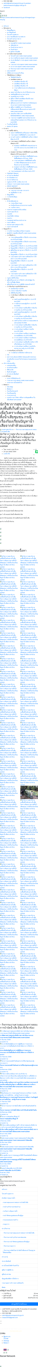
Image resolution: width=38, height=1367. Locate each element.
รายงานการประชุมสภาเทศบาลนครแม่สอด (24, 64)
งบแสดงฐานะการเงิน (17, 96)
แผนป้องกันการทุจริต (17, 288)
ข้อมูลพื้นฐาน (11, 30)
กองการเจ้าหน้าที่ (12, 227)
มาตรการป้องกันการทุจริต (19, 291)
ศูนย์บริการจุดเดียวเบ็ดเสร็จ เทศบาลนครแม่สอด (21, 233)
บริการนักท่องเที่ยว (9, 363)
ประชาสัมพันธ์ (6, 1261)
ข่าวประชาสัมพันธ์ (13, 175)
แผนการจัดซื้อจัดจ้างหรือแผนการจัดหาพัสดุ (24, 133)
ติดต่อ (3, 1287)
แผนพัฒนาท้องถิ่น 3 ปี (21, 86)
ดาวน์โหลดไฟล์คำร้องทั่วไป (10, 1265)
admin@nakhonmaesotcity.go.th (13, 1315)
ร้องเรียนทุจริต (11, 393)
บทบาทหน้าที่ (11, 71)
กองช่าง (9, 218)
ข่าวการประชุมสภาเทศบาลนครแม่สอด (23, 66)
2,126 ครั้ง (7, 454)
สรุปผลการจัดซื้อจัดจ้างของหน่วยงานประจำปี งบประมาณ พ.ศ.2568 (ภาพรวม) (25, 148)
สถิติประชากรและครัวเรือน (15, 73)
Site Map (10, 387)
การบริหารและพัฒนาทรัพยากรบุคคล (18, 231)
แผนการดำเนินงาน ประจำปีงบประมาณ (23, 92)
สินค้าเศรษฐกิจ (11, 372)
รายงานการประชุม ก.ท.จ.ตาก (20, 190)
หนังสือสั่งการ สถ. (16, 192)
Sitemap (6, 1341)
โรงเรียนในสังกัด (12, 124)
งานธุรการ (6, 1224)
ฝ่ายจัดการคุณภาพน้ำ (8, 1198)
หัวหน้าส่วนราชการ (17, 47)
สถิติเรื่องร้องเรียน (16, 293)
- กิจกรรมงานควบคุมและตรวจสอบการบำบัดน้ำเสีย (18, 1233)
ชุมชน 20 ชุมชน (12, 126)
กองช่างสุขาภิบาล (12, 212)
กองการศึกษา (11, 222)
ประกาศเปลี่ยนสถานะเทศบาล (16, 37)
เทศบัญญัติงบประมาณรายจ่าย (20, 94)
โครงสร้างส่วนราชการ (14, 39)
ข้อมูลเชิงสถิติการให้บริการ (10, 1278)
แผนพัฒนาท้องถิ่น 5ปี (20, 81)
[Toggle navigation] (1, 22)
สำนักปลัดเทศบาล (12, 201)
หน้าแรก (6, 26)
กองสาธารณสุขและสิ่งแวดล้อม (16, 209)
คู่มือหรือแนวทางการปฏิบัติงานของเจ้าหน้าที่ (21, 284)
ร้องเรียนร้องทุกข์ (12, 391)
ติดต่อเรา (10, 389)
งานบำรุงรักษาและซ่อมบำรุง (11, 1207)
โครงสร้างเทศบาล (12, 34)
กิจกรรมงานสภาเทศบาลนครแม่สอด (22, 69)
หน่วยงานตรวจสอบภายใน (15, 224)
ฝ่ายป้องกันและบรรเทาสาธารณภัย (21, 205)
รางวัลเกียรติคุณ (12, 197)
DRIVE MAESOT (12, 186)
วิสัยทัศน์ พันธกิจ (16, 77)
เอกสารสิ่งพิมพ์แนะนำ (14, 378)
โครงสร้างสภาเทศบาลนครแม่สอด (21, 56)
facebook (7, 7)
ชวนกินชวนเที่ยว (12, 367)
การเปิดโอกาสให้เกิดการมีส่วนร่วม (21, 352)
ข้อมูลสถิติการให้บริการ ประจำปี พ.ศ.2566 (24, 246)
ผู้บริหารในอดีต (15, 51)
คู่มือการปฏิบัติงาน (7, 1270)
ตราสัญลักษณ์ (11, 32)
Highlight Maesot (12, 173)
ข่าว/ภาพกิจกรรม (12, 180)
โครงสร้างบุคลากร (8, 1194)
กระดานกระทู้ (11, 395)
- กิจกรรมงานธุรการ (9, 1246)
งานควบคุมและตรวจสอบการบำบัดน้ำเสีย (15, 1202)
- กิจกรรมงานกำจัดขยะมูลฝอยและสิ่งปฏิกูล (16, 1241)
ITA (8, 355)
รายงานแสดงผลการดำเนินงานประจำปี (22, 171)
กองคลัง (9, 214)
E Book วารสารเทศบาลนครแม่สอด (18, 184)
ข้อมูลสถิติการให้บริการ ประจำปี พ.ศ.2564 (24, 254)
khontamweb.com (16, 1331)
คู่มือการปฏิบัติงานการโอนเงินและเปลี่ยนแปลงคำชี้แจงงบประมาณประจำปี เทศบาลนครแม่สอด (23, 109)
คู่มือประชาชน (6, 1274)
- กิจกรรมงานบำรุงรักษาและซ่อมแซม (14, 1237)
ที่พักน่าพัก (10, 370)
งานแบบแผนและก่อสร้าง (10, 1220)
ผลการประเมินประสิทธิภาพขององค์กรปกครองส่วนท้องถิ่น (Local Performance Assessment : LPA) (22, 359)
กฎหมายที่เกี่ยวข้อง (13, 278)
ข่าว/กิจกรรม (6, 1228)
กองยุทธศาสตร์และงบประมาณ (16, 220)
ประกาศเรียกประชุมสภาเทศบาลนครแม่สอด (24, 58)
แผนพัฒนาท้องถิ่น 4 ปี (21, 84)
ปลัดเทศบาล (14, 45)
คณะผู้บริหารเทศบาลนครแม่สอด (21, 43)
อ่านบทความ (4, 1042)
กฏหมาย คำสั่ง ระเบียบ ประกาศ (17, 182)
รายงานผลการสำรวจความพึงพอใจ (13, 1283)
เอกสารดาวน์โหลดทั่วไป (14, 382)
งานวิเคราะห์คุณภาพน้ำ (10, 1211)
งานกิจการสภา (15, 207)
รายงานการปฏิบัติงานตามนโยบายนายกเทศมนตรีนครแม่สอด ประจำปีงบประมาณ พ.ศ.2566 (23, 120)
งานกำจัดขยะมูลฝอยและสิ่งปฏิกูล (13, 1215)
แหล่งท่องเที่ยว (11, 365)
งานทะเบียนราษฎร (16, 203)
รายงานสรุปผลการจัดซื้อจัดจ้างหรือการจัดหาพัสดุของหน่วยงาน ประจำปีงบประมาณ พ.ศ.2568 (25, 163)
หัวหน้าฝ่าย (14, 49)
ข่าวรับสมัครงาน (12, 177)
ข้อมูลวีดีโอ (10, 195)
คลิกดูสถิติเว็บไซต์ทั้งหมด (19, 1304)
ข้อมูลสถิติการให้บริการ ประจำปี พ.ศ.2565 (24, 248)
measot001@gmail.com (10, 1317)
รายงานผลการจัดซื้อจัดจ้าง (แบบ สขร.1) (23, 135)
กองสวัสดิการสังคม (13, 216)
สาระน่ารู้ (5, 1257)
